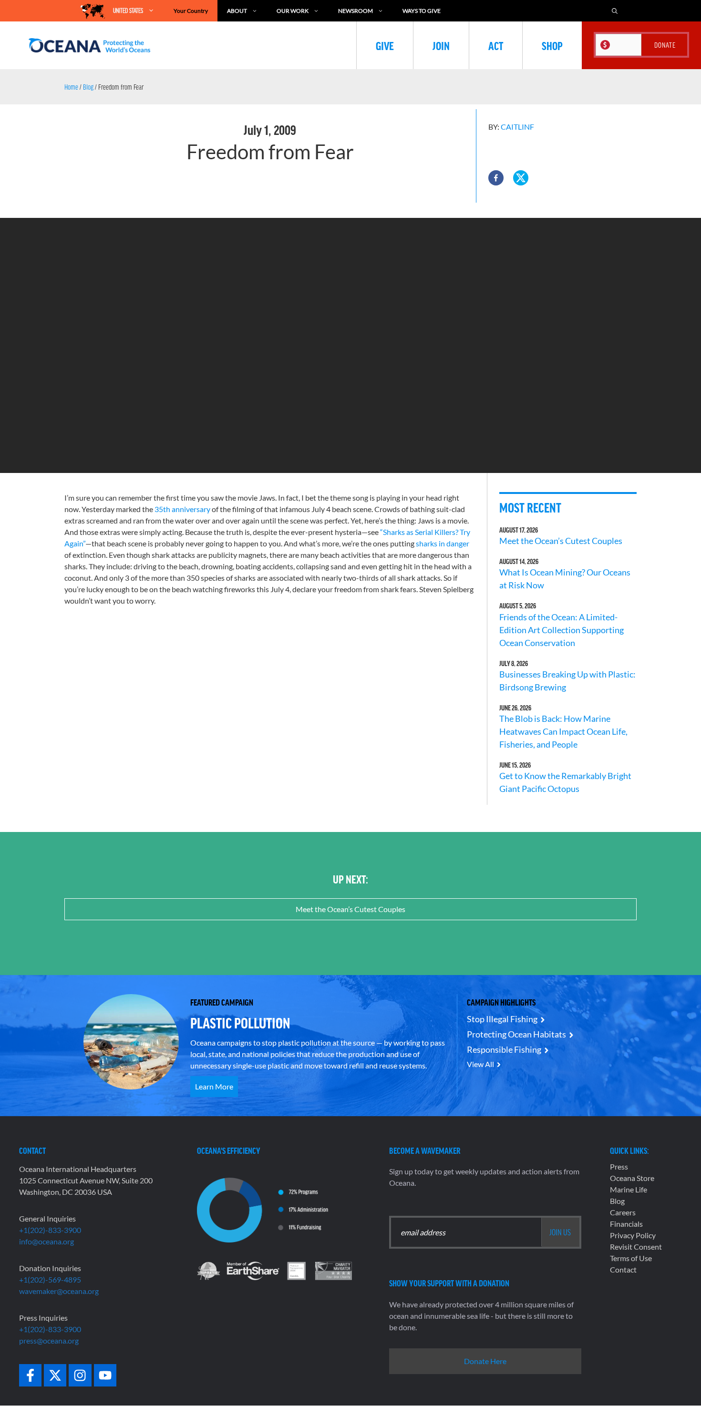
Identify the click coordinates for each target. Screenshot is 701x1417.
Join (441, 45)
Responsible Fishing (504, 1049)
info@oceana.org (46, 1241)
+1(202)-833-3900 (50, 1229)
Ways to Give (421, 10)
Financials (626, 1223)
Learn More (214, 1086)
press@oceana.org (49, 1340)
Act (495, 45)
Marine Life (628, 1189)
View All (480, 1063)
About (237, 10)
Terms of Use (631, 1258)
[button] (496, 177)
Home (71, 87)
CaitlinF (517, 126)
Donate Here (485, 1361)
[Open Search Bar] (614, 10)
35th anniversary (182, 508)
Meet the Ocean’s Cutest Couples (560, 540)
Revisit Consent (636, 1246)
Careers (623, 1212)
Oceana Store (632, 1177)
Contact (623, 1269)
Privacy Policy (633, 1235)
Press (619, 1166)
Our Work (293, 10)
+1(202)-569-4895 (50, 1279)
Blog (88, 87)
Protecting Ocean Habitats (516, 1034)
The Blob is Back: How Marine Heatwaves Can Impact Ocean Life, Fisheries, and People (563, 731)
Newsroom (355, 10)
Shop (552, 45)
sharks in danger (442, 543)
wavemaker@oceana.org (59, 1290)
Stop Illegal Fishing (502, 1019)
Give (385, 45)
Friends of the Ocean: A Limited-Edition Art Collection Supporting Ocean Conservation (561, 630)
